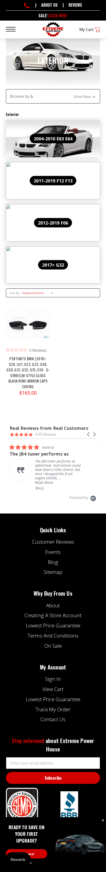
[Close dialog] (103, 820)
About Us (49, 5)
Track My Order (53, 709)
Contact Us (53, 719)
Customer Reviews (53, 541)
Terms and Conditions (53, 635)
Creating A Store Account (53, 615)
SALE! (53, 16)
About (53, 605)
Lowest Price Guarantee (53, 625)
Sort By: (14, 293)
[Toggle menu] (13, 29)
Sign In (53, 678)
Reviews (75, 5)
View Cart (53, 689)
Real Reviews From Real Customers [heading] (49, 428)
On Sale (53, 645)
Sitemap (53, 571)
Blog (53, 562)
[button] (53, 96)
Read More (44, 482)
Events (53, 551)
